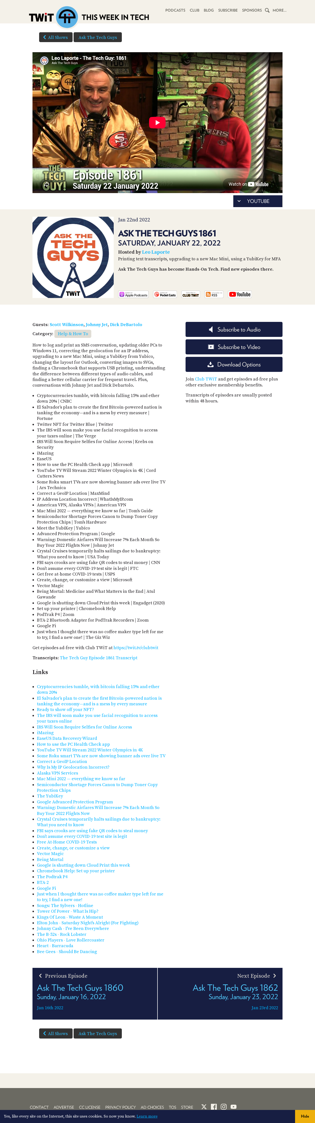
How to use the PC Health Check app (73, 744)
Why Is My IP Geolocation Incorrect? (73, 767)
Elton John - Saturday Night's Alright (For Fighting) (88, 923)
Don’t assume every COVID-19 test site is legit (82, 836)
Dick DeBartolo (126, 325)
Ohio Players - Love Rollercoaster (70, 940)
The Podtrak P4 (52, 877)
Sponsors (252, 10)
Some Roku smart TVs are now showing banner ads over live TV (101, 756)
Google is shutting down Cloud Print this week (83, 865)
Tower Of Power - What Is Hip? (67, 911)
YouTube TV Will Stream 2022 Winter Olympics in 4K (90, 750)
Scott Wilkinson (67, 325)
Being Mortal (50, 859)
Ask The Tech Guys (98, 37)
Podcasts (175, 10)
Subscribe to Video (239, 346)
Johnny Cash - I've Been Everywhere (73, 928)
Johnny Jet (97, 325)
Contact (39, 1107)
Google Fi (46, 888)
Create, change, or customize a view (73, 848)
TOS (172, 1107)
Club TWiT (206, 379)
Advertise (64, 1107)
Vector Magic (50, 854)
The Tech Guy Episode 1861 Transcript (98, 658)
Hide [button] (305, 1116)
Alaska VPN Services (57, 773)
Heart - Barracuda (55, 946)
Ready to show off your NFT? (65, 709)
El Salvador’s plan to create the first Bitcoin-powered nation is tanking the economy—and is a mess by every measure (99, 701)
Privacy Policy (120, 1107)
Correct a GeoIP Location (62, 761)
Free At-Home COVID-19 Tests (67, 842)
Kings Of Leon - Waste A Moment (70, 917)
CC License (89, 1107)
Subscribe (228, 10)
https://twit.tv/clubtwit (135, 648)
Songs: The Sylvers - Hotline (65, 905)
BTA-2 (43, 882)
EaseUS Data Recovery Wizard (67, 738)
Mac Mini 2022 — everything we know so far (81, 779)
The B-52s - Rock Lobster (61, 934)
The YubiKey (50, 796)
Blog (209, 10)
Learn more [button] (147, 1116)
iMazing (45, 733)
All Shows (58, 37)
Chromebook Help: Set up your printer (76, 871)
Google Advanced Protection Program (75, 802)
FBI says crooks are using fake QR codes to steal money (92, 831)
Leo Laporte (156, 252)
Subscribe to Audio (239, 329)
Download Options (239, 364)
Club (194, 10)
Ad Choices (152, 1107)
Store (187, 1107)
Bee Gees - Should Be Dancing (67, 952)
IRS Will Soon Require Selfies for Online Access (84, 727)
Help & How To (73, 334)
